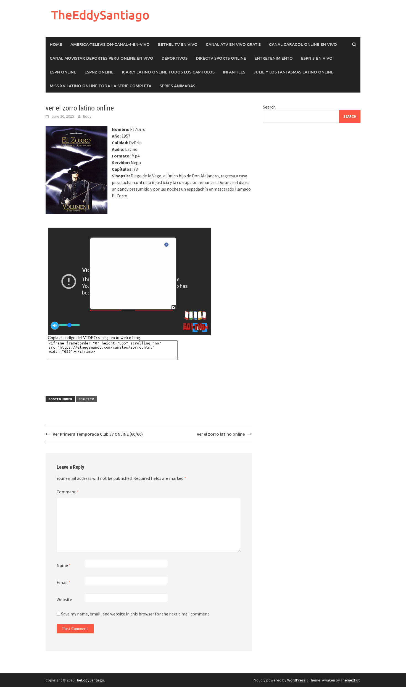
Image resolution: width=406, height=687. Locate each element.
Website (64, 599)
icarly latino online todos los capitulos (168, 72)
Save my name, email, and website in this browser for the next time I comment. (135, 614)
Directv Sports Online (221, 58)
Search (269, 107)
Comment (68, 491)
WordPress (296, 680)
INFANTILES (234, 72)
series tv (86, 399)
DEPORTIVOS (175, 58)
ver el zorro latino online (221, 434)
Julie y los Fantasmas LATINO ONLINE (293, 72)
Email (63, 582)
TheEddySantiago (100, 14)
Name (64, 565)
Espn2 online (99, 72)
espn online (63, 72)
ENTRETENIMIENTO (273, 58)
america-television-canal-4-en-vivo (110, 44)
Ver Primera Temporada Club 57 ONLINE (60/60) (98, 434)
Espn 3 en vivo (317, 58)
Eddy (87, 116)
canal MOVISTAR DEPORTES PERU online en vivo (101, 58)
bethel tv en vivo (177, 44)
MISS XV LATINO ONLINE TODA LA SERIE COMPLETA (100, 85)
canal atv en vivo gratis (233, 44)
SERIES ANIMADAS (177, 85)
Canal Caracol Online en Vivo (303, 44)
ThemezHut (350, 680)
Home (56, 44)
